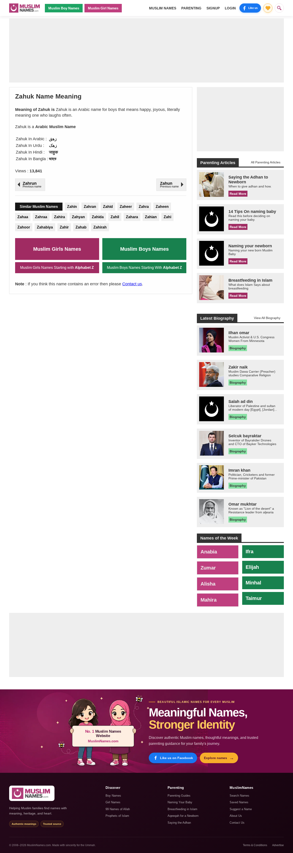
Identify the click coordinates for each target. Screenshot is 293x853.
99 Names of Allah (118, 809)
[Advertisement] (146, 50)
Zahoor (23, 227)
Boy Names (113, 795)
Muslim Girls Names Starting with (57, 268)
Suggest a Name (241, 809)
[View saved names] (267, 8)
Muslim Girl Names (103, 8)
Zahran (90, 207)
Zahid (108, 207)
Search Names (239, 795)
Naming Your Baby (180, 802)
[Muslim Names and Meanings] (25, 8)
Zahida (98, 217)
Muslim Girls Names (57, 249)
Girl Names (113, 802)
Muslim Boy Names (63, 8)
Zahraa (41, 217)
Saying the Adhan (179, 822)
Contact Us (237, 822)
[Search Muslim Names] (279, 8)
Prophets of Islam (117, 815)
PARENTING (191, 8)
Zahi (167, 217)
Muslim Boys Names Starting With (144, 268)
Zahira (59, 217)
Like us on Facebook (176, 758)
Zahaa (22, 217)
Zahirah (100, 227)
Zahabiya (45, 227)
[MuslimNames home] (31, 793)
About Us (236, 815)
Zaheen (162, 207)
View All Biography (267, 318)
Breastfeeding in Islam (182, 809)
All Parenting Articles (265, 162)
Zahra (144, 207)
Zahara (132, 217)
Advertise (278, 845)
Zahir (64, 227)
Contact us (132, 284)
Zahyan (78, 217)
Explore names (219, 757)
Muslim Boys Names (144, 249)
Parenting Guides (179, 795)
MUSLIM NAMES (162, 8)
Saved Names (239, 802)
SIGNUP (213, 8)
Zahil (115, 217)
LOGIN (230, 8)
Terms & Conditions (255, 845)
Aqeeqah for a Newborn (183, 815)
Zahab (81, 227)
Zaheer (126, 207)
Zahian (151, 217)
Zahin (72, 207)
